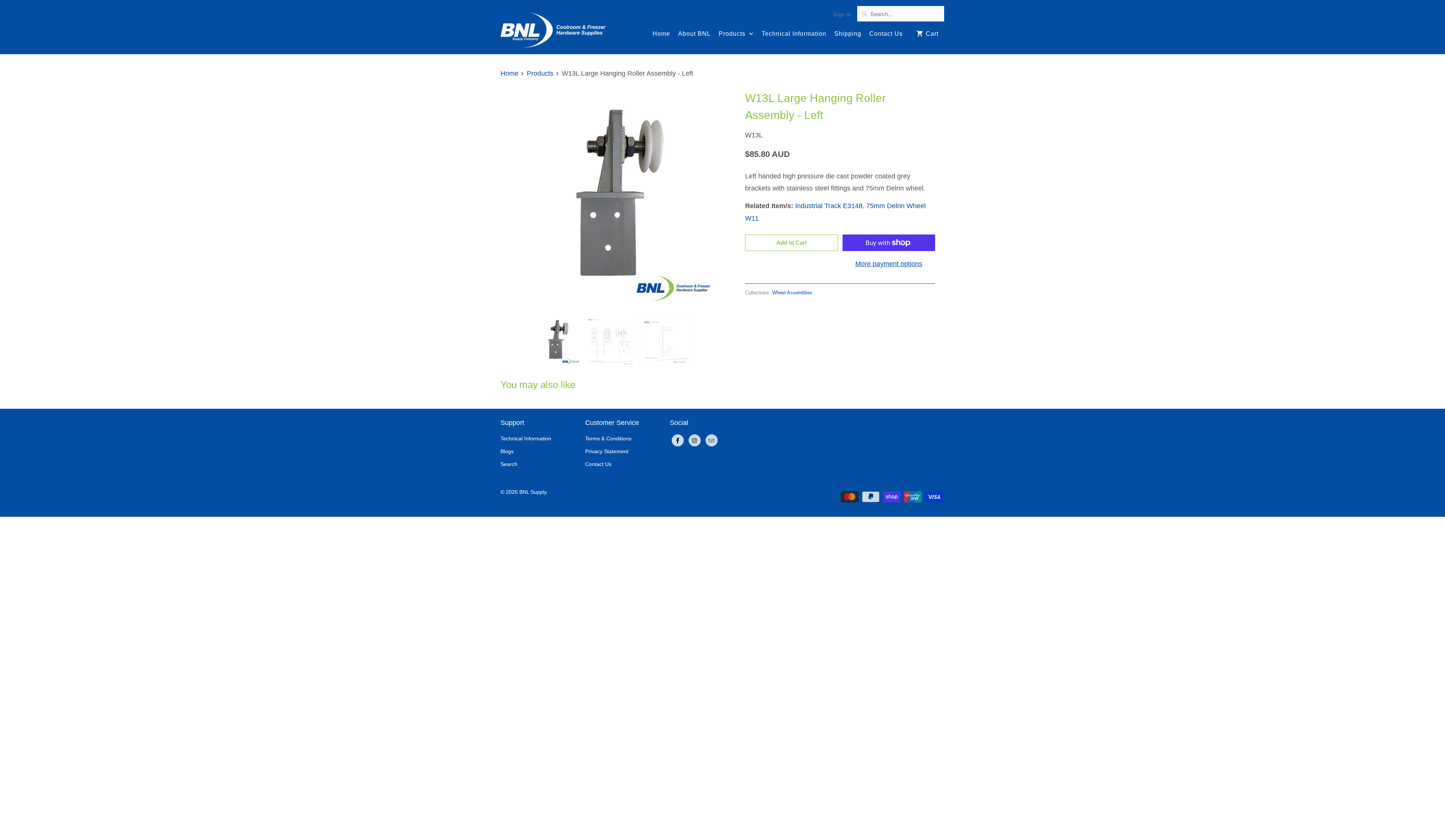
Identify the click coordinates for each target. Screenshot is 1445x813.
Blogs (507, 451)
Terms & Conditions (608, 438)
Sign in (842, 14)
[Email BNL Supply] (712, 440)
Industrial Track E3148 (828, 206)
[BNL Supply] (553, 27)
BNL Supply (532, 492)
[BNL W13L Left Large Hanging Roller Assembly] (609, 199)
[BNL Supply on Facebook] (678, 440)
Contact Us (886, 33)
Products (733, 33)
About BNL (694, 33)
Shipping (847, 33)
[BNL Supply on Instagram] (695, 440)
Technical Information (794, 33)
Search (508, 464)
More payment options (888, 264)
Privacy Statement (606, 451)
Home (661, 33)
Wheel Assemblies (792, 292)
